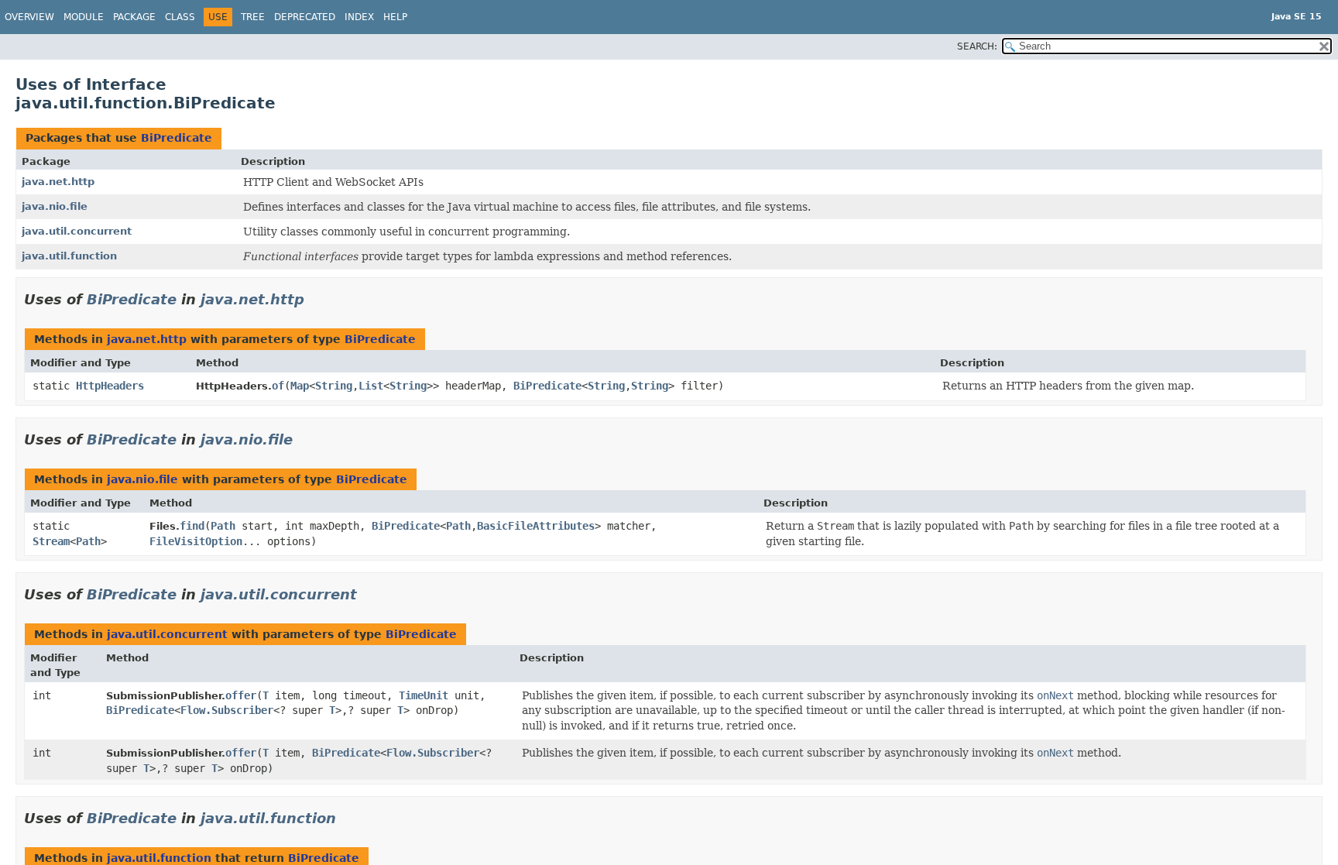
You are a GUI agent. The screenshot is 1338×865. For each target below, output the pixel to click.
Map (299, 385)
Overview (29, 17)
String (333, 385)
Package (134, 17)
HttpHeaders (110, 385)
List (371, 385)
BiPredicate (176, 138)
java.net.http (58, 181)
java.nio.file (54, 206)
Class (180, 17)
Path (88, 541)
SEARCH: (977, 46)
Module (83, 17)
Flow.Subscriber (226, 710)
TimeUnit (423, 695)
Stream (51, 541)
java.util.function (69, 256)
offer (240, 695)
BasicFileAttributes (536, 526)
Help (395, 17)
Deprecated (304, 17)
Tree (253, 17)
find (192, 526)
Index (359, 17)
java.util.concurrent (77, 231)
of (278, 385)
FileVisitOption (195, 541)
